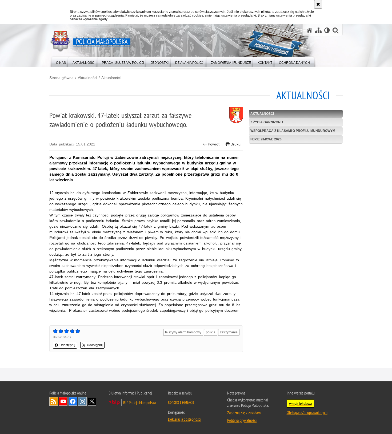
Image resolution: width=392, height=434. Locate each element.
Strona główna (61, 78)
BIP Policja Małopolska (139, 402)
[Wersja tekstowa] (327, 30)
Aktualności (87, 78)
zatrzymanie (229, 332)
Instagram (82, 401)
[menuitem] (61, 61)
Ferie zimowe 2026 (266, 139)
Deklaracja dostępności (184, 419)
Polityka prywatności (242, 420)
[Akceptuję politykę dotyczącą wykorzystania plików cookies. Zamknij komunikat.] (318, 4)
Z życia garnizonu (266, 122)
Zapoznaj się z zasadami (244, 412)
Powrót (213, 144)
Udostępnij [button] (67, 345)
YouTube (63, 401)
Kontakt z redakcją (181, 402)
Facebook (73, 401)
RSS (53, 401)
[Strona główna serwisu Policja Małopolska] (310, 30)
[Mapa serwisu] (318, 30)
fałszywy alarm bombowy (183, 332)
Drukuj (235, 144)
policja (210, 332)
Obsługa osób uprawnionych (307, 412)
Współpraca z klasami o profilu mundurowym (292, 131)
